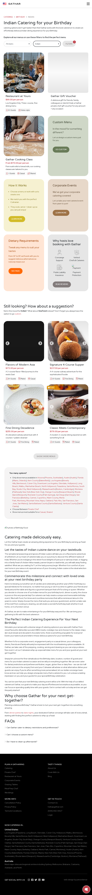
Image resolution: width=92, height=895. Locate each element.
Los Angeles (56, 480)
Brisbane (66, 864)
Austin (66, 477)
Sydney (48, 864)
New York (26, 492)
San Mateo (22, 503)
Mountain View (32, 500)
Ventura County (70, 503)
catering (8, 17)
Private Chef (33, 509)
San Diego (60, 495)
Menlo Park (43, 849)
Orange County (51, 492)
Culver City (31, 483)
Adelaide (9, 867)
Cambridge (68, 489)
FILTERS (70, 43)
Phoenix (48, 477)
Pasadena (61, 486)
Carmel (33, 497)
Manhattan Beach (33, 486)
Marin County (52, 497)
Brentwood (21, 483)
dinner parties (15, 712)
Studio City (21, 489)
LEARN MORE (16, 219)
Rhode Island (21, 856)
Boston (59, 489)
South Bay (27, 839)
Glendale (63, 483)
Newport (22, 495)
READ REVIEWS (62, 284)
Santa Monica (72, 486)
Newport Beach (66, 492)
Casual (43, 512)
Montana (79, 489)
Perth (19, 867)
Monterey (21, 500)
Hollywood (72, 483)
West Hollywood (33, 489)
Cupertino (41, 497)
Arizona (40, 477)
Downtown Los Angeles (47, 483)
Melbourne (57, 864)
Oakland (49, 500)
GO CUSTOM (61, 149)
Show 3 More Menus (46, 456)
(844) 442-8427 (55, 811)
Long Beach (31, 833)
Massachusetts (48, 489)
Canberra (75, 864)
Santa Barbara (55, 503)
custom (18, 314)
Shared (49, 512)
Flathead (17, 492)
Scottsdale (57, 477)
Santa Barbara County (38, 503)
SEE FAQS (15, 271)
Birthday (20, 17)
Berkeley (25, 497)
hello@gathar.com (55, 807)
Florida (80, 477)
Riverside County (35, 495)
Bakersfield (44, 480)
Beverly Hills (10, 836)
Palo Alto (58, 500)
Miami (15, 480)
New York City (37, 492)
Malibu (21, 486)
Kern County (33, 480)
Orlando (22, 480)
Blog (50, 776)
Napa (42, 500)
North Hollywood (49, 486)
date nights (29, 712)
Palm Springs (48, 495)
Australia (9, 861)
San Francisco (68, 500)
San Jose (41, 846)
